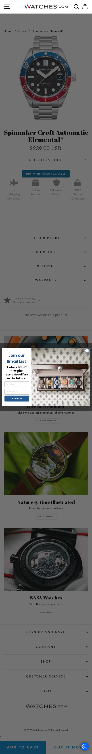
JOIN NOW (17, 398)
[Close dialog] (87, 351)
